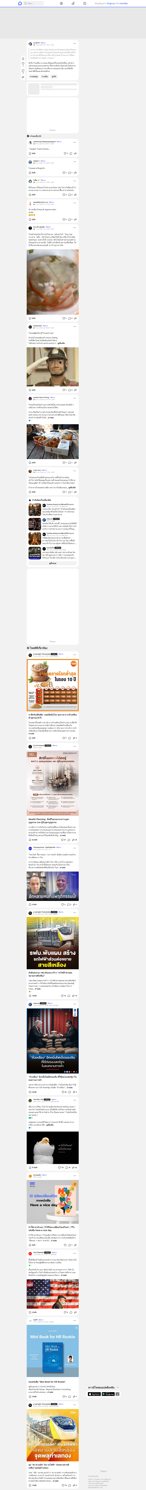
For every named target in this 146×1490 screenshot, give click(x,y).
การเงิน (45, 76)
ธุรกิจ (54, 76)
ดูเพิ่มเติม (61, 343)
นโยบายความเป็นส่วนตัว (95, 1483)
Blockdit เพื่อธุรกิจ (93, 1488)
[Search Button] (25, 3)
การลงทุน (34, 76)
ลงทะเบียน (123, 3)
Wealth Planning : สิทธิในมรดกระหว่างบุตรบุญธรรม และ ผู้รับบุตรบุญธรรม (49, 821)
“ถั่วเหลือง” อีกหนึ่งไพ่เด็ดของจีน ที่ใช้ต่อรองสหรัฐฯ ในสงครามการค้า (53, 1078)
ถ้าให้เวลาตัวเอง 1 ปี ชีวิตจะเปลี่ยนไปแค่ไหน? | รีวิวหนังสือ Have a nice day (52, 1229)
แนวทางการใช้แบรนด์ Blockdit (97, 1485)
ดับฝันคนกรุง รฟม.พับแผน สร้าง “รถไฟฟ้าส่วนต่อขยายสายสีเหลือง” (50, 974)
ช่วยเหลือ (97, 1479)
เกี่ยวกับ (90, 1479)
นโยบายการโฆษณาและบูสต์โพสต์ (98, 1481)
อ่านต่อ (51, 417)
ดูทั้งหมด (52, 563)
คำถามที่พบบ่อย (105, 1479)
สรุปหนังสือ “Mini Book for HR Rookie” (47, 1381)
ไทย (101, 1488)
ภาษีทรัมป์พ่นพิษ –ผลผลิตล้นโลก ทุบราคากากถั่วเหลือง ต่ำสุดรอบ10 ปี (53, 716)
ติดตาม (43, 43)
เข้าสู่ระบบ (111, 3)
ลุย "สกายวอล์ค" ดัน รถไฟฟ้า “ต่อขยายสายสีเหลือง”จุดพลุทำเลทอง (49, 1466)
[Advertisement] (73, 23)
